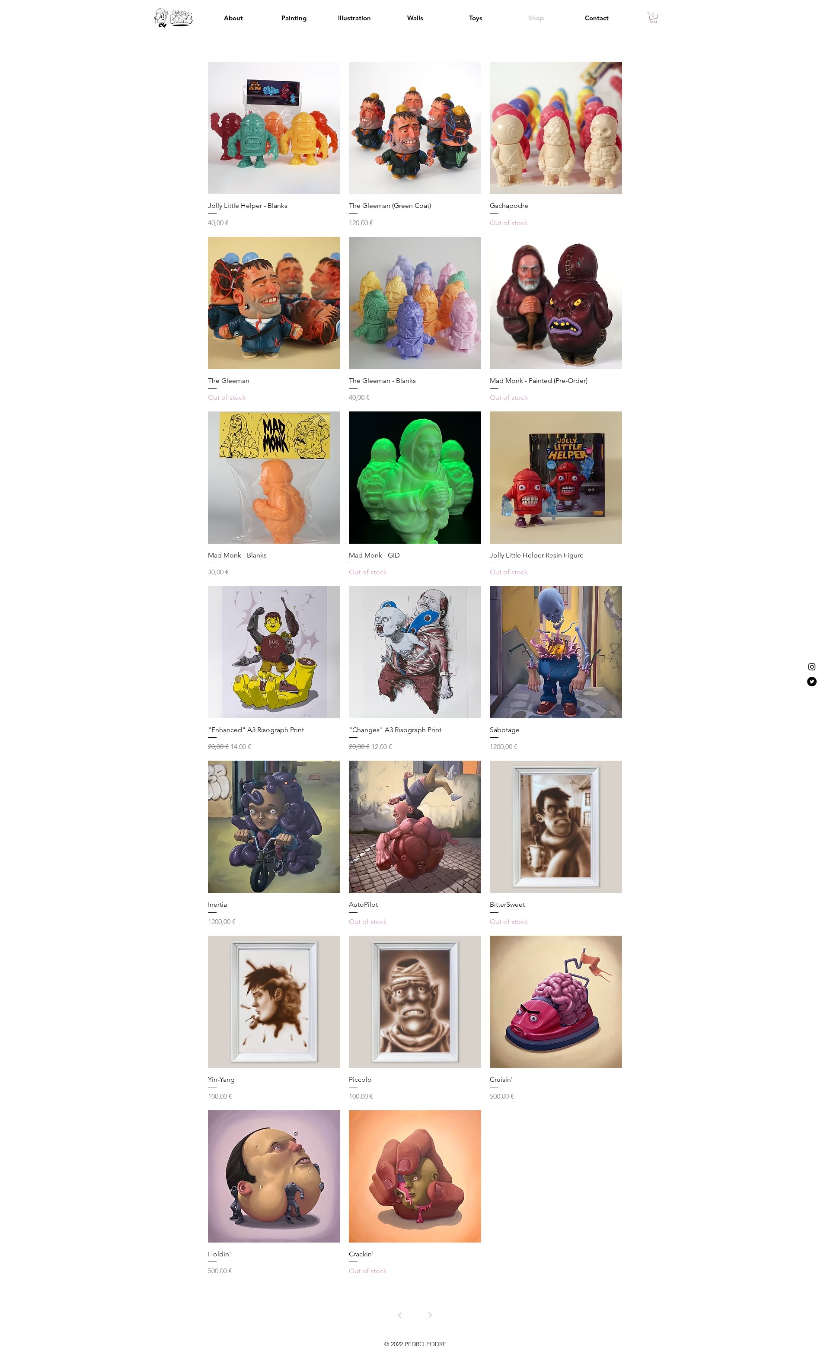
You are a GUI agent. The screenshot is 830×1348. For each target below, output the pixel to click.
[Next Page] (430, 1315)
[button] (653, 18)
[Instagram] (812, 667)
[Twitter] (812, 681)
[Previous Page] (400, 1315)
